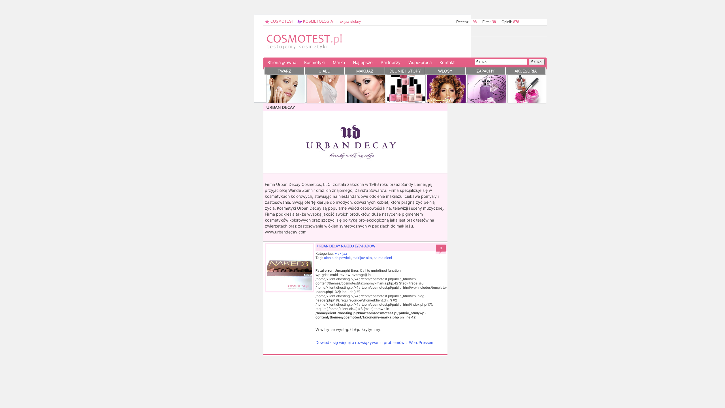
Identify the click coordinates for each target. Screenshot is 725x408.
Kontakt (447, 62)
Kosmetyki (314, 62)
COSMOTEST (281, 21)
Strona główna (281, 62)
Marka (339, 62)
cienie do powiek (337, 258)
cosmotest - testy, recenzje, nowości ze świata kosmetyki (307, 44)
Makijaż (340, 253)
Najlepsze (363, 62)
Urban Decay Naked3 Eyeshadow (346, 246)
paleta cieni (383, 258)
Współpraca (420, 62)
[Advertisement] (471, 44)
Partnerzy (390, 62)
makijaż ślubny (348, 21)
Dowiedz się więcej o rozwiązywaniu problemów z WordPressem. (375, 342)
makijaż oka (362, 258)
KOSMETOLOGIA (317, 21)
